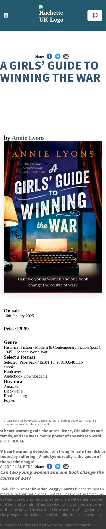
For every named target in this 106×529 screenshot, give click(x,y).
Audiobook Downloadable (25, 376)
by (8, 137)
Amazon (11, 386)
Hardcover (12, 371)
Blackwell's (13, 391)
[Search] (94, 15)
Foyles (9, 400)
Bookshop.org (15, 396)
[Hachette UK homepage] (53, 15)
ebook (9, 367)
